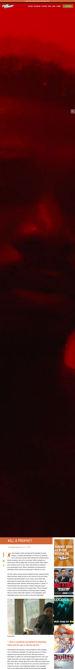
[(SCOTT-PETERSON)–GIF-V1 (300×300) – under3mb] (64, 569)
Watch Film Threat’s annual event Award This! (37, 1)
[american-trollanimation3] (64, 626)
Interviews (37, 6)
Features (44, 6)
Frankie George (15, 547)
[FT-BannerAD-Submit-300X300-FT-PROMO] (64, 540)
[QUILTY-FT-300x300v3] (64, 655)
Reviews (30, 6)
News (49, 6)
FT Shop (67, 6)
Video (54, 6)
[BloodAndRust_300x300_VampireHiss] (64, 597)
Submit (58, 6)
